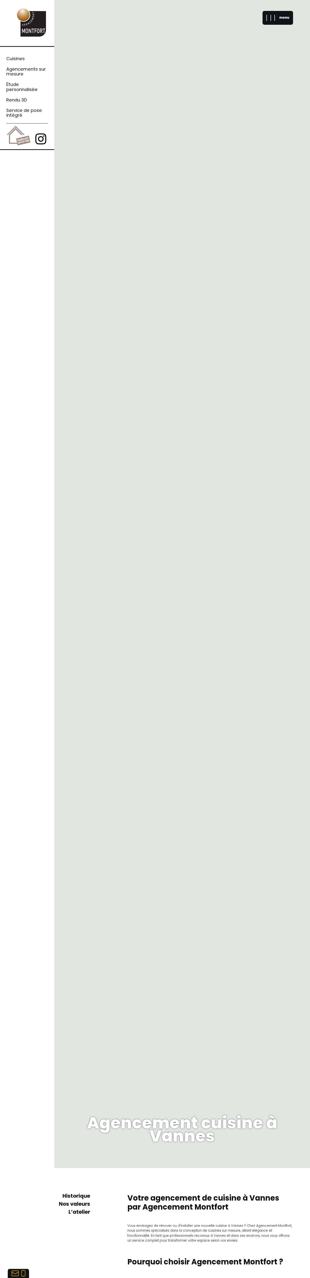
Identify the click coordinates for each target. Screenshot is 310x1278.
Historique (76, 1196)
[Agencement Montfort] (31, 23)
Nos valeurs (74, 1204)
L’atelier (79, 1212)
